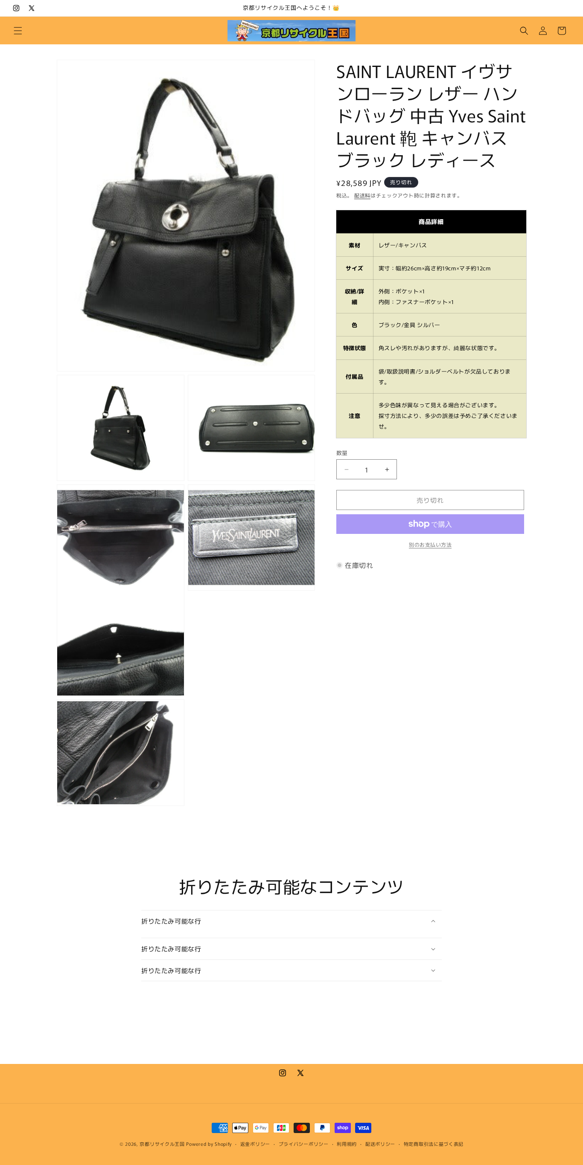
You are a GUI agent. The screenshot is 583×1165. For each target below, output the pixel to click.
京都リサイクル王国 (162, 1143)
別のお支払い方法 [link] (430, 544)
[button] (18, 30)
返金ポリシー (255, 1143)
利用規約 (347, 1143)
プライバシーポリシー (304, 1143)
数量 (342, 453)
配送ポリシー (380, 1143)
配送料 (362, 195)
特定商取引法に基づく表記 (433, 1143)
